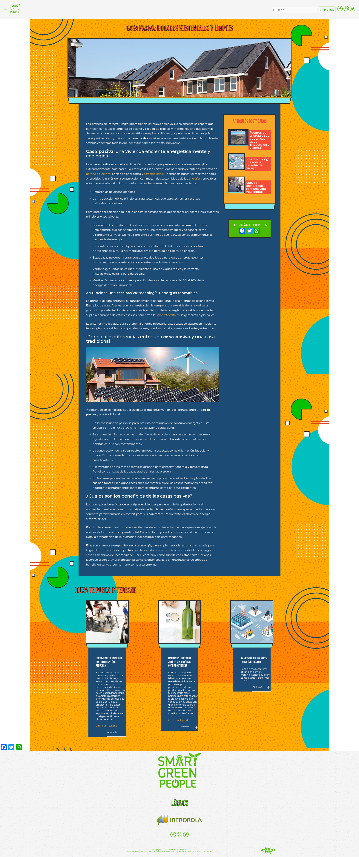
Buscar (327, 10)
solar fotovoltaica (168, 315)
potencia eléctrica (98, 174)
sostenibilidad (153, 174)
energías (195, 178)
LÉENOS (179, 803)
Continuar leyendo (106, 725)
